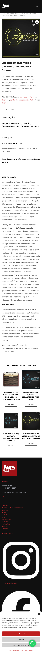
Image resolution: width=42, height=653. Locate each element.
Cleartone (5, 100)
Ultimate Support (7, 533)
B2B (3, 497)
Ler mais (11, 404)
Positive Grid (6, 524)
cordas (12, 100)
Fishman (4, 515)
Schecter (5, 528)
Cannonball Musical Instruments (12, 508)
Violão (32, 100)
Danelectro (5, 512)
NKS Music (5, 481)
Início (4, 13)
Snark (4, 531)
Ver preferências (21, 645)
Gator (3, 517)
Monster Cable (6, 519)
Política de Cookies (13, 650)
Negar (21, 639)
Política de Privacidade (26, 650)
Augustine (5, 505)
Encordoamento (12, 13)
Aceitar (21, 634)
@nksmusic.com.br (11, 583)
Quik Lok (5, 526)
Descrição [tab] (10, 110)
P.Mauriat (5, 522)
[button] (39, 614)
